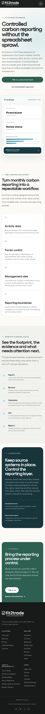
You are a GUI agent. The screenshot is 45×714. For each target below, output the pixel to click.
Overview (5, 635)
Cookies (27, 679)
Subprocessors (29, 686)
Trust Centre (6, 670)
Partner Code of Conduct (11, 684)
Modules (5, 638)
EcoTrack (27, 648)
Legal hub (27, 669)
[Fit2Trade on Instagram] (20, 709)
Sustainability (7, 677)
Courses (27, 638)
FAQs (26, 658)
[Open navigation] (40, 3)
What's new (28, 645)
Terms (26, 676)
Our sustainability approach (22, 87)
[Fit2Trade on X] (28, 709)
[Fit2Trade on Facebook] (24, 709)
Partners (27, 652)
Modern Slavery (7, 687)
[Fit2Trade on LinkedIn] (16, 709)
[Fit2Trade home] (10, 3)
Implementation (8, 645)
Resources (27, 642)
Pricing (4, 642)
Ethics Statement (8, 680)
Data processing (30, 682)
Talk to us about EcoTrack (22, 80)
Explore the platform (15, 596)
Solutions (27, 635)
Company (28, 655)
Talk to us (12, 590)
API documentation (9, 674)
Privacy (26, 672)
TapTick (5, 648)
